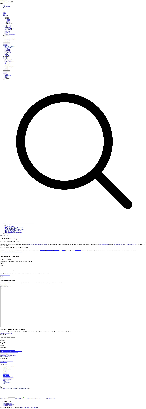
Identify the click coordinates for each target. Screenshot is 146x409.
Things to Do (5, 58)
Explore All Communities (9, 46)
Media (4, 383)
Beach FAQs (7, 40)
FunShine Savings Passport (10, 34)
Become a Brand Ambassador (8, 377)
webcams (4, 7)
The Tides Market (78, 250)
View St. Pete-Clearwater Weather (6, 388)
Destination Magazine (7, 368)
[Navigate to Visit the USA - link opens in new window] (21, 398)
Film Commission (6, 374)
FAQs (6, 30)
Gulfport (6, 54)
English (8, 19)
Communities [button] (5, 44)
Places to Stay (7, 31)
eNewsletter (5, 369)
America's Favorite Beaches (10, 38)
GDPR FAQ (22, 407)
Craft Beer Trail (8, 75)
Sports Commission (6, 376)
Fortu (52, 250)
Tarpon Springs (8, 52)
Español (8, 21)
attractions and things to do (119, 244)
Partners (4, 13)
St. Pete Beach (7, 49)
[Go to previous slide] (0, 276)
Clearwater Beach (8, 47)
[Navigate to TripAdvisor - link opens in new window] (7, 398)
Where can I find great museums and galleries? (13, 230)
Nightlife (6, 77)
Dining (6, 74)
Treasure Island (7, 50)
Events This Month (8, 59)
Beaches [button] (4, 36)
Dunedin (6, 53)
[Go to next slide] (2, 276)
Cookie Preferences (34, 407)
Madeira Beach (7, 51)
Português (9, 22)
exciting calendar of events (131, 244)
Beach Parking (7, 41)
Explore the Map (3, 284)
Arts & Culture (7, 64)
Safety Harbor (7, 55)
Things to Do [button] (5, 57)
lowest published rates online (104, 244)
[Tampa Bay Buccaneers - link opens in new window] (74, 404)
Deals (6, 33)
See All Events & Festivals (5, 275)
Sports (4, 14)
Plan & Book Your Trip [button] (7, 25)
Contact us (5, 367)
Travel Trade (5, 373)
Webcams (4, 381)
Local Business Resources (7, 379)
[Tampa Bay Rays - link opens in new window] (74, 403)
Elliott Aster (48, 250)
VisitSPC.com (5, 15)
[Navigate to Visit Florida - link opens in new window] (53, 398)
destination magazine (6, 6)
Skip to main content (4, 0)
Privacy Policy (27, 407)
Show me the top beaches (9, 226)
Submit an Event (6, 380)
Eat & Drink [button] (5, 72)
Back (8, 23)
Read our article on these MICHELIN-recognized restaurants (11, 252)
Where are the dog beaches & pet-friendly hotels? (14, 232)
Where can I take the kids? (10, 231)
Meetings (4, 12)
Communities (5, 45)
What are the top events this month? (11, 228)
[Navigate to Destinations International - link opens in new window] (36, 398)
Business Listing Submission (8, 378)
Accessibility (7, 32)
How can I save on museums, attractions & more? (14, 227)
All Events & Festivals (9, 61)
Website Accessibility (6, 382)
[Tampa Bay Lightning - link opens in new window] (74, 405)
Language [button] (7, 17)
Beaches (4, 37)
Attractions (7, 65)
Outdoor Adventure (8, 69)
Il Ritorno (63, 250)
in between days (43, 250)
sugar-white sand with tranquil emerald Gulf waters (37, 244)
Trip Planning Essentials (9, 28)
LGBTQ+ (7, 68)
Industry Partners (6, 375)
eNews (4, 5)
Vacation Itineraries (8, 29)
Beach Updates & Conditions (10, 39)
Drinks (6, 76)
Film (3, 11)
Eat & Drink (5, 73)
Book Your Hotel (8, 27)
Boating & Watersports (9, 66)
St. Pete (6, 48)
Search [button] (4, 79)
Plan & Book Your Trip (7, 26)
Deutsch (8, 20)
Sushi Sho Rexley (56, 250)
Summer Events (8, 60)
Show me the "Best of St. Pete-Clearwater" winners (14, 229)
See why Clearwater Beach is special (7, 333)
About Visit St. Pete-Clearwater (8, 366)
